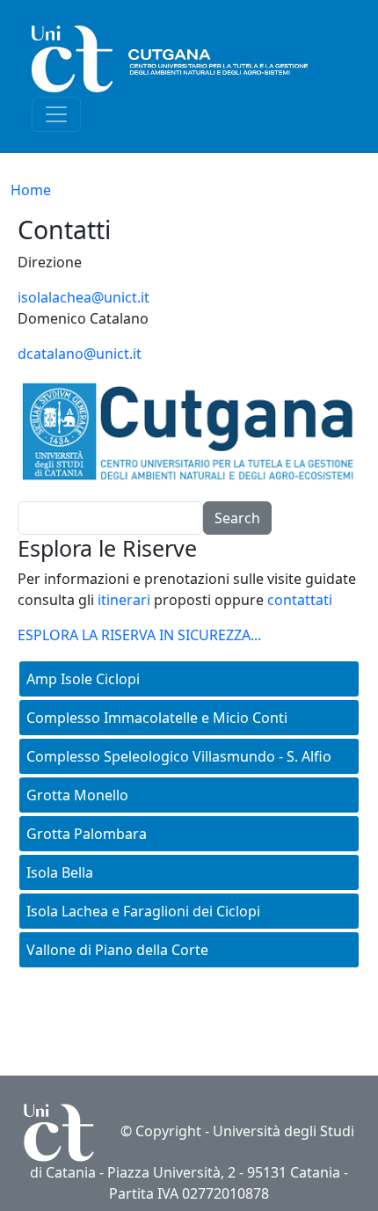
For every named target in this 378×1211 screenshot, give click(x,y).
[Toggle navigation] (56, 114)
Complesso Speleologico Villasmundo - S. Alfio (178, 756)
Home (31, 190)
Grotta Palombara (86, 833)
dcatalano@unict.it (80, 353)
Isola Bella (59, 872)
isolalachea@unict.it (83, 297)
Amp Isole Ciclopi (83, 679)
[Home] (182, 59)
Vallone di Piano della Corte (117, 949)
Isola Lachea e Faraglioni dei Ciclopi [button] (143, 911)
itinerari (124, 599)
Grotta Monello (77, 795)
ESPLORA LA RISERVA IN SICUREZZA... (139, 635)
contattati (299, 599)
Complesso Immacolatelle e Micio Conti (156, 717)
